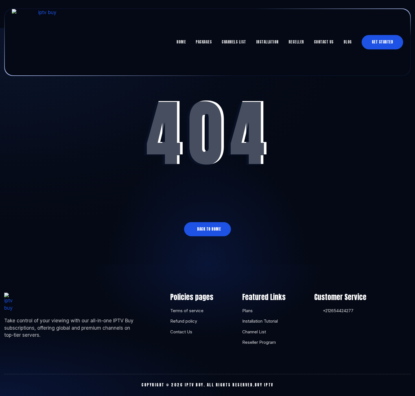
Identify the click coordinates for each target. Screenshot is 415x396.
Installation (267, 42)
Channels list (234, 42)
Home (181, 42)
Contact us (324, 42)
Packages (204, 42)
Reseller (296, 42)
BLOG (348, 42)
